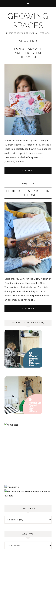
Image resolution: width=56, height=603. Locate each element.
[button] (28, 3)
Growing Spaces (28, 21)
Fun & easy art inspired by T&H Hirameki (28, 52)
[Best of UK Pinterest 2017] (23, 366)
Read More (28, 170)
